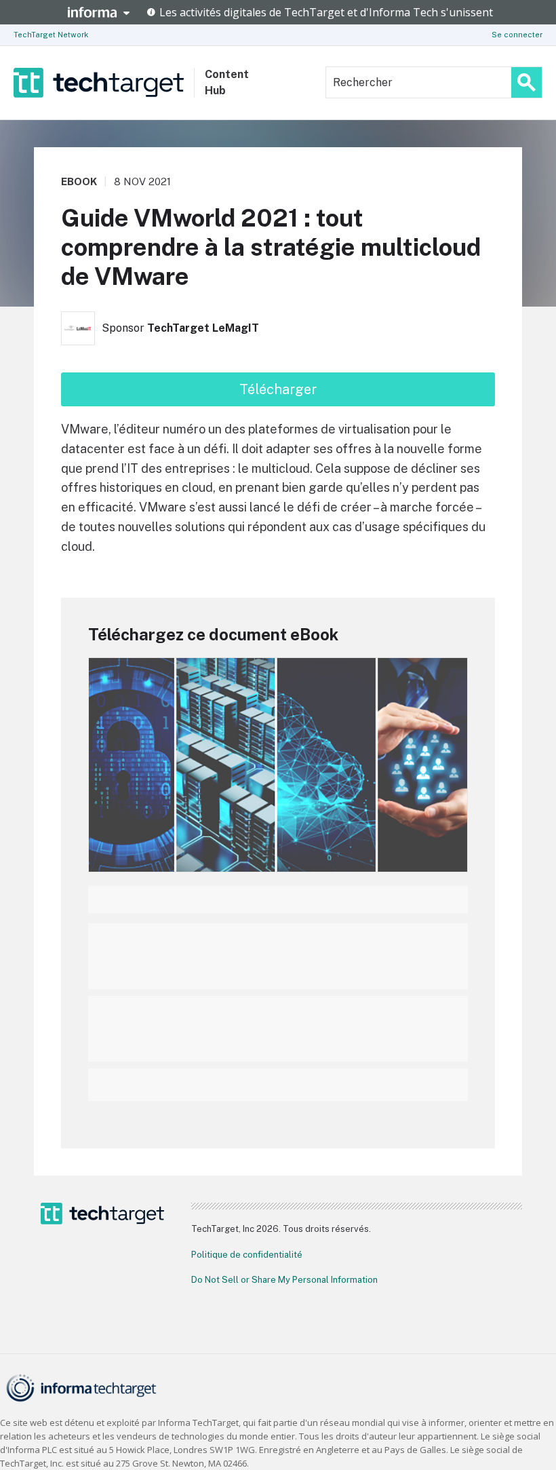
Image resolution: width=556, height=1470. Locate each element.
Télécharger (278, 389)
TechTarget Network (51, 35)
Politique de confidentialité (246, 1255)
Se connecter (517, 35)
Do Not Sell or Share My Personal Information (284, 1280)
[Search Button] (526, 82)
